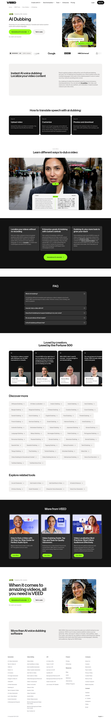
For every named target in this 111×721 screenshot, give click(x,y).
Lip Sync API (49, 667)
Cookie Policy (88, 675)
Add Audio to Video (32, 675)
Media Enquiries (89, 684)
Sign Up (100, 2)
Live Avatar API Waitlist (52, 684)
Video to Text (30, 687)
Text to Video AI (12, 664)
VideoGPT (10, 681)
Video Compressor (32, 681)
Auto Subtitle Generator (33, 667)
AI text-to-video (84, 239)
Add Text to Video (31, 673)
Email (86, 707)
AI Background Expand (14, 702)
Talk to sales (39, 32)
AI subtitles (84, 83)
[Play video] (55, 184)
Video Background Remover (34, 678)
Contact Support (89, 681)
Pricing (73, 2)
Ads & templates (48, 2)
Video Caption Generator (33, 670)
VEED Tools (17, 7)
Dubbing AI (11, 687)
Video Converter (31, 684)
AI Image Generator (13, 675)
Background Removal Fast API (54, 678)
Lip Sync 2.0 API (50, 670)
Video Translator (31, 693)
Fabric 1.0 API (50, 664)
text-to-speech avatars (88, 240)
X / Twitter (88, 698)
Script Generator (12, 699)
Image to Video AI (12, 678)
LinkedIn (87, 695)
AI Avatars (10, 673)
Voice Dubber (25, 7)
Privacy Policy (89, 673)
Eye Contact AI (31, 711)
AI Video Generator (13, 661)
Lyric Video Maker (12, 696)
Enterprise (65, 2)
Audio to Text (30, 690)
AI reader (26, 242)
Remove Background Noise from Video (34, 702)
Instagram (88, 701)
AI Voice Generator (13, 693)
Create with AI (35, 2)
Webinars (68, 678)
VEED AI (10, 667)
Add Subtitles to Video (33, 664)
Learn (67, 675)
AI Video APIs (50, 661)
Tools (57, 2)
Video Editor (30, 661)
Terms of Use (88, 678)
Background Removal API (53, 675)
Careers (87, 664)
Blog (67, 672)
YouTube (87, 692)
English (100, 716)
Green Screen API (51, 681)
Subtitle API (49, 673)
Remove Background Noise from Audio (34, 707)
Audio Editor (30, 696)
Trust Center (88, 670)
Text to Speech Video (13, 690)
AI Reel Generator (12, 684)
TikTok (86, 704)
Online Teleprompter (32, 699)
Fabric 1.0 (10, 670)
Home (10, 7)
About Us (87, 661)
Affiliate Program (70, 684)
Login (93, 2)
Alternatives (69, 681)
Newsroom (88, 667)
